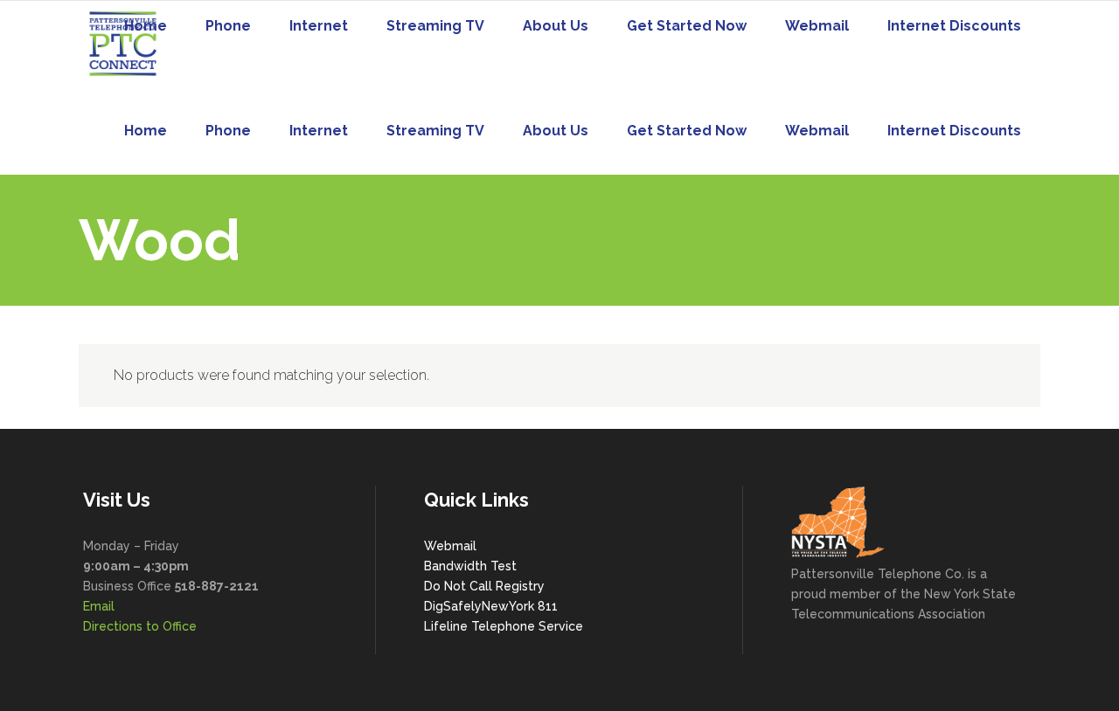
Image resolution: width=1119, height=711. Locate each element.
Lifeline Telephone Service (503, 626)
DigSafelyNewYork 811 (491, 606)
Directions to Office (140, 626)
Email (99, 606)
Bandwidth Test (470, 566)
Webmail (450, 546)
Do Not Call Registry (484, 586)
